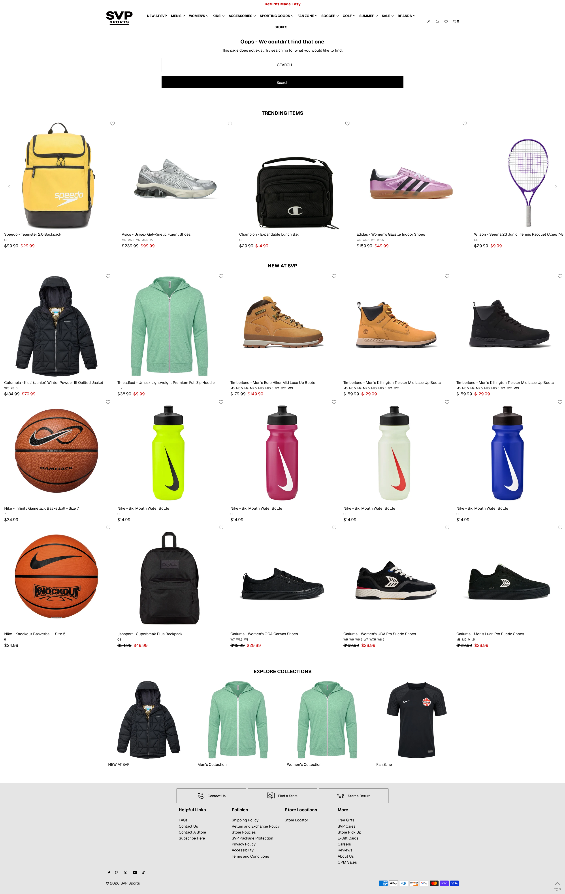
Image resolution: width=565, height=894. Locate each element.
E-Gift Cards (348, 838)
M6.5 (144, 240)
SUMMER (366, 16)
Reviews (345, 850)
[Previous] (9, 186)
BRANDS (405, 16)
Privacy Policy (244, 844)
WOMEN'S (197, 16)
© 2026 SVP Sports (123, 883)
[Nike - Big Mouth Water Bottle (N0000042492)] (508, 451)
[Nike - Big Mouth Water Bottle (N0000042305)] (395, 451)
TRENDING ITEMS (282, 113)
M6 (138, 240)
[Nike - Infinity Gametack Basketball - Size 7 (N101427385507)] (56, 451)
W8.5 (380, 639)
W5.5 (366, 240)
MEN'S (176, 16)
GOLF (347, 16)
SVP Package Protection (252, 838)
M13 (290, 388)
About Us (346, 856)
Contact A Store (192, 832)
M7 (151, 240)
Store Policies (244, 832)
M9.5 (253, 388)
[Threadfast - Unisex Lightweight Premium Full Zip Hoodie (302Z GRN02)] (169, 326)
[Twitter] (125, 873)
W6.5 (380, 240)
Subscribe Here (192, 838)
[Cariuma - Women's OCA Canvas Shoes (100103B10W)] (282, 577)
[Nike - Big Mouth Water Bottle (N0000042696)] (282, 451)
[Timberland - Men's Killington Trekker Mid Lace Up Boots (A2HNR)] (395, 326)
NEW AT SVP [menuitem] (157, 16)
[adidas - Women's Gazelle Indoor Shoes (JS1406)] (410, 175)
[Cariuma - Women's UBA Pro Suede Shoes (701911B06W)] (395, 577)
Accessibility (243, 850)
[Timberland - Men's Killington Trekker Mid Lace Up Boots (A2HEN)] (508, 326)
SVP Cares (347, 826)
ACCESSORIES (240, 16)
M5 (124, 240)
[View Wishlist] (446, 21)
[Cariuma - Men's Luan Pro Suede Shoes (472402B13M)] (508, 577)
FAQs (183, 820)
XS (12, 388)
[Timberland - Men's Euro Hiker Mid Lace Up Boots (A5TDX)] (282, 326)
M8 (232, 388)
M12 (283, 388)
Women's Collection (304, 764)
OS (6, 240)
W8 (246, 639)
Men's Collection (212, 764)
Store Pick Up (349, 832)
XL (122, 388)
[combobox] (283, 65)
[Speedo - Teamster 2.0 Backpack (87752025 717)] (58, 175)
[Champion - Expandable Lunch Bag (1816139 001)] (293, 175)
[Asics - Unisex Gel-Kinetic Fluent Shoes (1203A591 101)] (176, 175)
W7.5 (239, 639)
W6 (373, 240)
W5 (359, 240)
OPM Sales (347, 862)
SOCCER (328, 16)
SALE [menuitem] (386, 16)
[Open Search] (437, 21)
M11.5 (471, 639)
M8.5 (239, 388)
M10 (261, 388)
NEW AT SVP (282, 266)
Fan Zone (384, 764)
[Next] (556, 186)
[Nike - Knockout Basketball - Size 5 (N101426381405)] (56, 577)
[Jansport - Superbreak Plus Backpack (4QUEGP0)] (169, 577)
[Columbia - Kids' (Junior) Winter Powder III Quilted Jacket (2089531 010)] (56, 326)
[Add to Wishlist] (112, 123)
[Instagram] (116, 873)
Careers (344, 844)
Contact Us (188, 826)
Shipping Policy (245, 820)
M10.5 (269, 388)
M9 (246, 388)
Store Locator (296, 820)
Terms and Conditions (250, 856)
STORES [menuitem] (281, 27)
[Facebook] (109, 873)
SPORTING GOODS (275, 16)
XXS (6, 388)
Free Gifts (346, 820)
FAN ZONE (306, 16)
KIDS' (217, 16)
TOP (557, 888)
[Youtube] (135, 873)
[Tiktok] (143, 873)
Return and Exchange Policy (256, 826)
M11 (277, 388)
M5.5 (131, 240)
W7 (232, 639)
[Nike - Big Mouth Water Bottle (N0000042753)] (169, 451)
